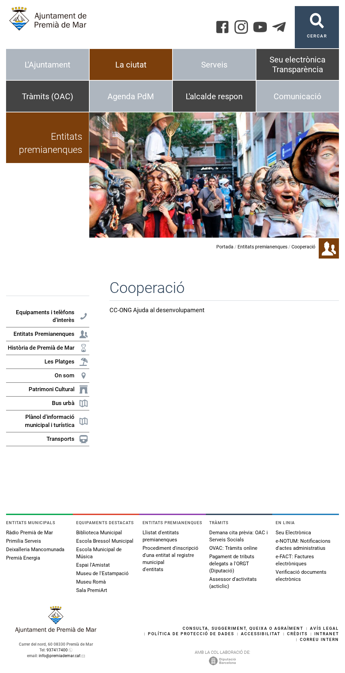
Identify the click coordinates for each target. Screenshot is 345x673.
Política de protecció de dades (191, 633)
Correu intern (319, 639)
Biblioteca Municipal (99, 533)
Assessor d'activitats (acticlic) (233, 582)
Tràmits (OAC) (47, 96)
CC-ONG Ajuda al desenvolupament (157, 310)
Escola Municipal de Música (99, 553)
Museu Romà (91, 582)
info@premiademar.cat (60, 655)
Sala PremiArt (91, 590)
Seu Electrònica (293, 533)
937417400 (57, 650)
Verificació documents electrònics (301, 575)
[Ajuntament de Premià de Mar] (56, 631)
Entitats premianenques (262, 246)
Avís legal (324, 628)
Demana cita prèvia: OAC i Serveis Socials (238, 536)
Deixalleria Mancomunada (35, 549)
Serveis (214, 65)
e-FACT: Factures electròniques (295, 560)
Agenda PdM (130, 96)
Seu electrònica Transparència (297, 64)
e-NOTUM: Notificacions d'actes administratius (303, 544)
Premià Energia (23, 558)
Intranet (326, 633)
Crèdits (297, 633)
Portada (224, 246)
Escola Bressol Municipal (104, 541)
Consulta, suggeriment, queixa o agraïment (243, 628)
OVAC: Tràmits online (233, 548)
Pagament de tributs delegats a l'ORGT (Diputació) (231, 564)
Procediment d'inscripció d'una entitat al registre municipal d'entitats (170, 558)
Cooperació (303, 246)
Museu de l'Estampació (102, 573)
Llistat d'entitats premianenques (161, 536)
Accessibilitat (260, 633)
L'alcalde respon (214, 96)
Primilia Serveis (23, 541)
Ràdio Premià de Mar (29, 533)
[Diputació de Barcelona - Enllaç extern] (222, 660)
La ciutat (131, 65)
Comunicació (297, 96)
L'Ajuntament (47, 65)
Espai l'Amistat (93, 565)
